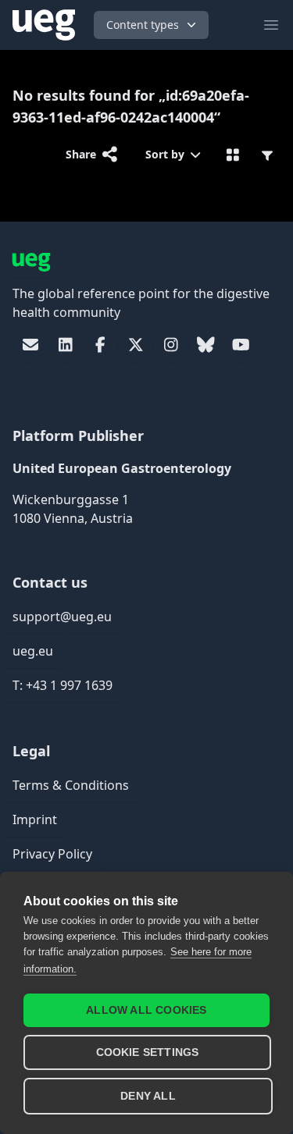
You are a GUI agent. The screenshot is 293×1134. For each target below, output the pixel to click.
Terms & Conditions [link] (71, 785)
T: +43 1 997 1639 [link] (63, 685)
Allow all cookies (146, 1010)
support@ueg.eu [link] (62, 616)
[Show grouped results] (233, 154)
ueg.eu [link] (33, 650)
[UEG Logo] (44, 25)
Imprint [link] (35, 819)
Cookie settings (147, 1052)
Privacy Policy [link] (52, 853)
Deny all (148, 1096)
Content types (142, 24)
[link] (30, 345)
